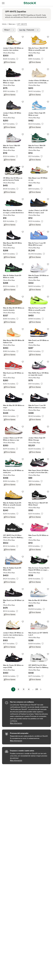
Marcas (12, 24)
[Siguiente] (40, 689)
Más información (29, 723)
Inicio (4, 24)
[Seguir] (22, 37)
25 (37, 689)
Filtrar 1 (8, 30)
